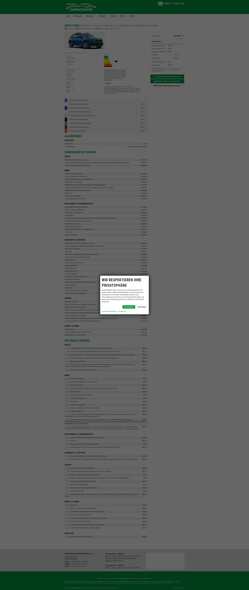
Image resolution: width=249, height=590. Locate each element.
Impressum (122, 311)
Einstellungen (141, 307)
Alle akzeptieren (129, 307)
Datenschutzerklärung (109, 311)
